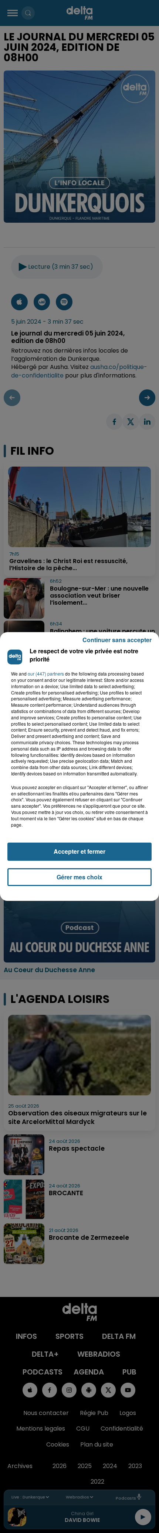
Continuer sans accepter (117, 639)
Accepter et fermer (79, 851)
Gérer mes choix (79, 877)
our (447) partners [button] (46, 674)
